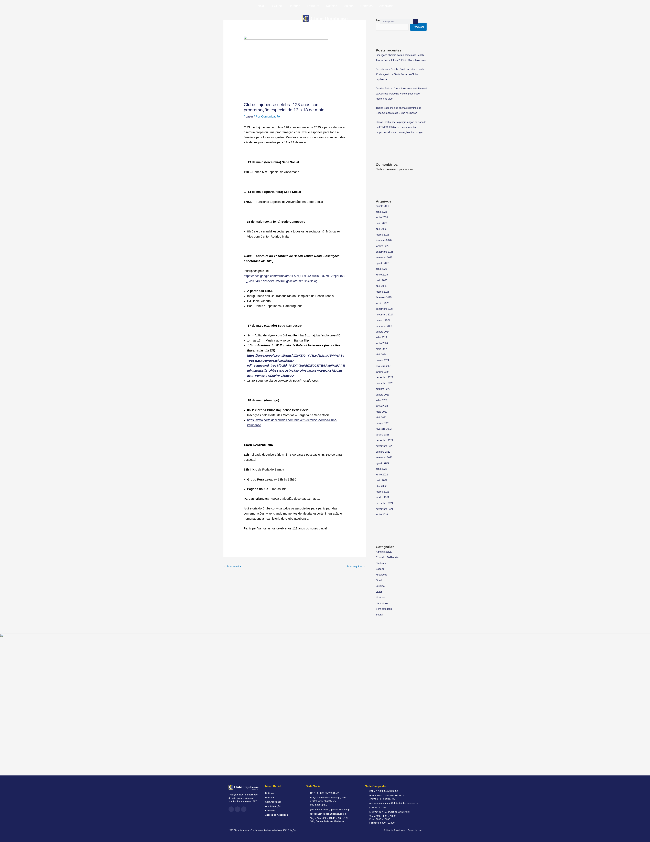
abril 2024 (381, 354)
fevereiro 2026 (384, 240)
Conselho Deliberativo (388, 557)
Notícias (331, 6)
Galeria (349, 6)
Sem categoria (384, 608)
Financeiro (381, 574)
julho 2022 (381, 468)
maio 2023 (381, 411)
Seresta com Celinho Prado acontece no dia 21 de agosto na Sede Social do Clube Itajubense (400, 74)
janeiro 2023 (382, 434)
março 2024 (382, 360)
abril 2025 (381, 285)
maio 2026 (381, 223)
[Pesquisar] (415, 21)
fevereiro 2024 (384, 366)
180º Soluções (289, 830)
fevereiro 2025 (384, 297)
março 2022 (382, 491)
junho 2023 (382, 405)
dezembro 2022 (384, 440)
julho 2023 (381, 400)
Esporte (380, 568)
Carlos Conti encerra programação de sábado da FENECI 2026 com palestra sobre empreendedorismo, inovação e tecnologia (401, 127)
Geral (379, 580)
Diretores (381, 563)
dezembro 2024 (384, 308)
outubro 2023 (383, 388)
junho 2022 (382, 474)
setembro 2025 (384, 257)
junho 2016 (382, 514)
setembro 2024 (384, 326)
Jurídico (380, 585)
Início (260, 6)
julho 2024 (381, 337)
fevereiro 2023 (384, 428)
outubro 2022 (383, 451)
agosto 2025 (382, 263)
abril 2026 (381, 228)
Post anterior (232, 566)
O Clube (276, 6)
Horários (294, 6)
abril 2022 (381, 486)
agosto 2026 (382, 206)
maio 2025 (381, 280)
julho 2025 (381, 268)
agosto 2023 (382, 394)
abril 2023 (381, 417)
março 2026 (382, 234)
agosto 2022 (382, 463)
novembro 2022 (384, 445)
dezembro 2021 (384, 503)
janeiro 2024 (382, 371)
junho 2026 (382, 217)
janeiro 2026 (382, 245)
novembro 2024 (384, 314)
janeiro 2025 (382, 303)
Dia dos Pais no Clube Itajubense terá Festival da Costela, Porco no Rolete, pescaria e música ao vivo (401, 93)
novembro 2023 (384, 383)
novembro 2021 (384, 508)
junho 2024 (382, 343)
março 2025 (382, 291)
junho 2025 (382, 274)
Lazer (249, 116)
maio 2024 (381, 348)
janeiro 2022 (382, 497)
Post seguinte (356, 566)
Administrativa (384, 551)
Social (379, 614)
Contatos (366, 6)
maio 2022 (381, 480)
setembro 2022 (384, 457)
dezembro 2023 (384, 377)
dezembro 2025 (384, 251)
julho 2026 (381, 211)
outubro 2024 (383, 320)
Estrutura (313, 6)
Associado (386, 6)
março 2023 (382, 423)
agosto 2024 (382, 331)
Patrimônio (382, 603)
